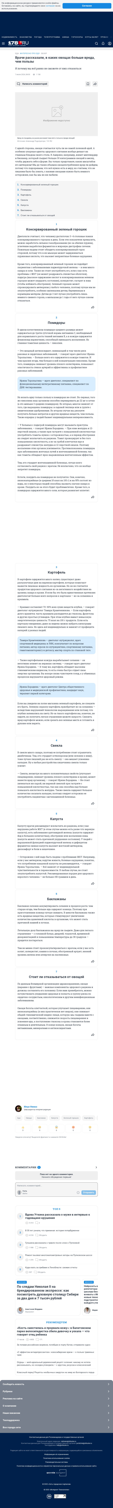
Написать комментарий (34, 84)
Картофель (88, 1118)
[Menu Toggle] (3, 43)
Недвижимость (9, 37)
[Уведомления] (103, 43)
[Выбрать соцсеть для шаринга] (95, 84)
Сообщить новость (13, 1384)
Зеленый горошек (71, 1118)
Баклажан (41, 1118)
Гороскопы (77, 37)
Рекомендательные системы (56, 1462)
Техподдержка (11, 1420)
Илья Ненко (30, 1106)
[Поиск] (96, 43)
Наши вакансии (11, 1413)
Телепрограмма (52, 37)
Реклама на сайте (12, 1398)
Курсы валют (91, 37)
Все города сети (12, 1427)
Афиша (65, 37)
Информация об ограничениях (56, 1454)
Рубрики (7, 1391)
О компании (9, 1405)
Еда (18, 1118)
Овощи (29, 1118)
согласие (50, 6)
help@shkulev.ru (63, 1445)
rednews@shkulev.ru (68, 1441)
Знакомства (26, 37)
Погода (38, 37)
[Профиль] (109, 43)
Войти (25, 1194)
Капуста (54, 1118)
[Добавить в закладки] (88, 84)
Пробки (104, 37)
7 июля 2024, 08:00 (22, 74)
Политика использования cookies (56, 1458)
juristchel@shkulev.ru (84, 1443)
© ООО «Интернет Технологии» (56, 1490)
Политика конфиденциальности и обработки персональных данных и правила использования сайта (56, 1466)
